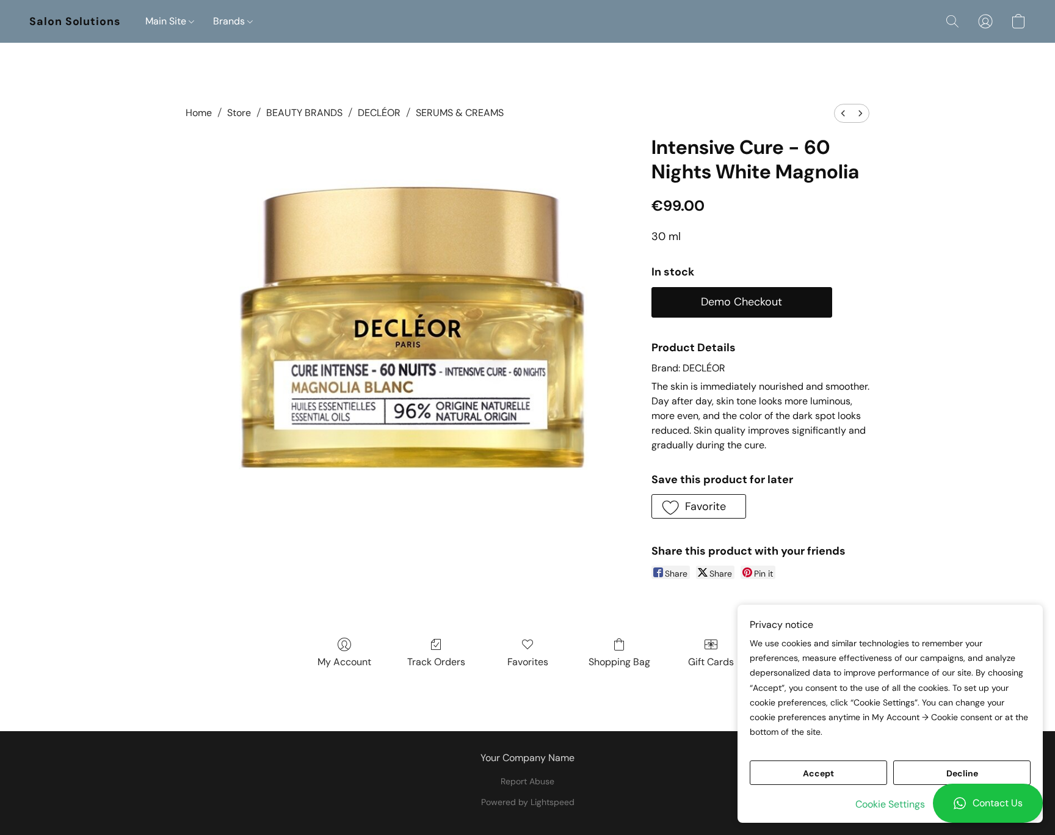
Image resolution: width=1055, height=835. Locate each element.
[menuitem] (843, 113)
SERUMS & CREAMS (460, 112)
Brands (230, 21)
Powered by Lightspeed (528, 802)
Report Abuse (527, 781)
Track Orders (436, 661)
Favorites (527, 661)
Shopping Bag (619, 661)
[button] (988, 803)
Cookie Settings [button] (890, 804)
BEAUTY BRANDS (304, 112)
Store (239, 112)
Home (199, 112)
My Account (344, 661)
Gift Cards (711, 661)
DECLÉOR (379, 112)
